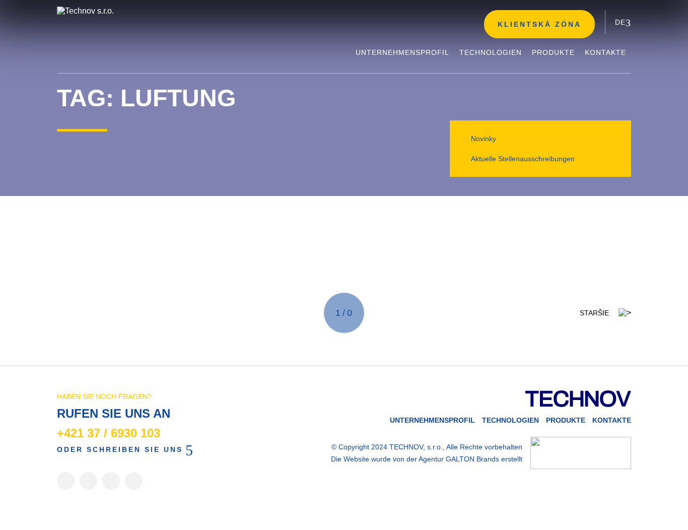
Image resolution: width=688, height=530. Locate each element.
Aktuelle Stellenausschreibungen (523, 159)
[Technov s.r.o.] (132, 11)
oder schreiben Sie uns (120, 449)
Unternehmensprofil (432, 420)
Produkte (565, 420)
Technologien (510, 420)
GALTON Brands (472, 459)
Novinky (483, 139)
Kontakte (611, 420)
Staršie (594, 313)
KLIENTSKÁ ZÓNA (539, 24)
